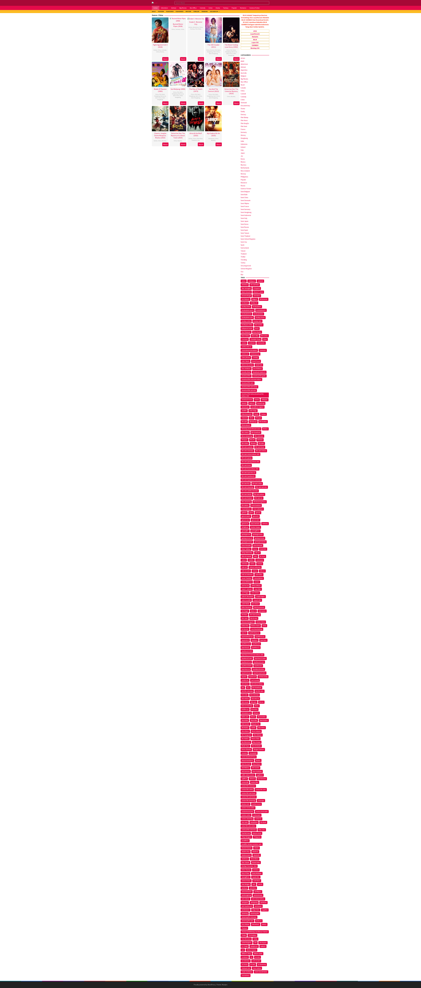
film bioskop (263, 422)
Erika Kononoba (247, 414)
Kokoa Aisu (245, 626)
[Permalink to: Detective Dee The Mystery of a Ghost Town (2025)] (177, 118)
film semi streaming (247, 487)
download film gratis (259, 376)
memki (253, 728)
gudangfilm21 (255, 531)
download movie (247, 400)
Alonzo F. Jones (258, 292)
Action (155, 50)
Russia (243, 186)
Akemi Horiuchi (246, 292)
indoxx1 (259, 564)
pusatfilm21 (245, 841)
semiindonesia (258, 895)
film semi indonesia (247, 451)
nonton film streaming (248, 800)
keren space (262, 611)
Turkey (243, 263)
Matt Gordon (245, 724)
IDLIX (255, 40)
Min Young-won (246, 735)
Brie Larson (264, 336)
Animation (257, 296)
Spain (242, 245)
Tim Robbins (252, 935)
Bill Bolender (263, 299)
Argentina (244, 70)
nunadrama (254, 822)
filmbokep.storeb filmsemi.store (251, 429)
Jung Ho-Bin (257, 600)
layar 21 (244, 633)
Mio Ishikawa (258, 735)
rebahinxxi (245, 859)
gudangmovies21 (247, 542)
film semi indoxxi (261, 451)
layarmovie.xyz (246, 673)
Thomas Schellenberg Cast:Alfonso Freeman (255, 932)
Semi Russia (245, 227)
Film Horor (198, 29)
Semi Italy (244, 218)
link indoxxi (245, 684)
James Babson (258, 578)
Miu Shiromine (246, 742)
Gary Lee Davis (255, 524)
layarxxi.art (252, 677)
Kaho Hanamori (246, 607)
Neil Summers (246, 771)
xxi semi (252, 964)
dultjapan (264, 400)
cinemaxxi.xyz (255, 354)
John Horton (255, 593)
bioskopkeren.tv (261, 310)
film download (256, 432)
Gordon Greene (255, 527)
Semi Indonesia (246, 215)
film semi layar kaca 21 (248, 472)
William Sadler (258, 954)
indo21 (244, 560)
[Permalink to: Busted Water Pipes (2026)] (177, 19)
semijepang (254, 902)
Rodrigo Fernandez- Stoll (249, 866)
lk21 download (256, 687)
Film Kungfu (245, 123)
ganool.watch (246, 516)
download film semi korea (249, 387)
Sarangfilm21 (245, 877)
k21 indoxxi (255, 604)
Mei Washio (245, 728)
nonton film (254, 782)
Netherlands (245, 168)
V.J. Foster (245, 946)
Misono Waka (256, 739)
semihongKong (246, 895)
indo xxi (262, 571)
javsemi (257, 582)
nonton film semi (261, 789)
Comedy (164, 50)
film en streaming (247, 436)
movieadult (253, 753)
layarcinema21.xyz (247, 637)
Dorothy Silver (246, 372)
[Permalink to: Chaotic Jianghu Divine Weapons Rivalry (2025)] (160, 118)
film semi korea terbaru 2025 (250, 469)
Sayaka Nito (255, 877)
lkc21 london (262, 717)
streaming (245, 913)
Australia (244, 73)
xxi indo (257, 957)
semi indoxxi (245, 899)
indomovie (259, 560)
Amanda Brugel (246, 296)
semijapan (245, 902)
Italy (242, 150)
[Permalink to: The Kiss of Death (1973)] (195, 74)
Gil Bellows (245, 527)
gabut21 (244, 513)
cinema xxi (245, 354)
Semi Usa (244, 242)
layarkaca (254, 640)
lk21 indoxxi (245, 698)
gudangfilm (245, 531)
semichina (253, 888)
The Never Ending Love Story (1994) (231, 46)
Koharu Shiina (261, 622)
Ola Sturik (263, 822)
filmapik (258, 418)
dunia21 (244, 403)
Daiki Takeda (245, 361)
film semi (261, 443)
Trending (244, 260)
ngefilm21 (260, 775)
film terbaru (245, 505)
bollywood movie (247, 328)
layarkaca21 (256, 644)
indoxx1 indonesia (255, 567)
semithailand (245, 910)
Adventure (196, 27)
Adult (242, 61)
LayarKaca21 (255, 34)
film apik (244, 422)
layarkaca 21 (256, 647)
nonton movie (256, 804)
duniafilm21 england (257, 407)
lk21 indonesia (254, 695)
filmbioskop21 (246, 425)
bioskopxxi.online (247, 325)
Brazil (242, 85)
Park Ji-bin (262, 830)
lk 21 (248, 687)
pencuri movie (257, 833)
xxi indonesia (246, 961)
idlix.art (257, 553)
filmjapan (244, 440)
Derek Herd (259, 365)
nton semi (245, 822)
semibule (244, 888)
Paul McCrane (246, 833)
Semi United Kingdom (248, 239)
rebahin (256, 848)
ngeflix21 (244, 779)
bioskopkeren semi (247, 317)
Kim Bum (244, 615)
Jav (242, 156)
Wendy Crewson (251, 950)
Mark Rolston (264, 720)
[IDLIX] (154, 3)
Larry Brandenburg (256, 629)
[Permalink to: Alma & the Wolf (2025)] (195, 118)
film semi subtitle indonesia (250, 491)
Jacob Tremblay (246, 578)
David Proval (256, 361)
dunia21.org (260, 403)
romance (256, 870)
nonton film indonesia (248, 786)
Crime (157, 52)
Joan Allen (258, 589)
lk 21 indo (244, 695)
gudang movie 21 (247, 538)
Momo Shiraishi (246, 749)
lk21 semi (253, 702)
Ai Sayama (257, 288)
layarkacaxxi (258, 666)
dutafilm (244, 411)
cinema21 (252, 343)
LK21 (255, 31)
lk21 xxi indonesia (247, 706)
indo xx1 (244, 567)
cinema (244, 343)
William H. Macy (246, 954)
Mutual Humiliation (247, 760)
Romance (234, 52)
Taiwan (243, 251)
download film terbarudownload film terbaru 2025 (253, 395)
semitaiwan (258, 906)
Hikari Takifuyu (246, 549)
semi (253, 884)
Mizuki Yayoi (245, 746)
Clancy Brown (246, 358)
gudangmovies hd (260, 542)
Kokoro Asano (255, 626)
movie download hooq (249, 757)
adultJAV (260, 281)
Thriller (243, 257)
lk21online (254, 709)
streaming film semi (247, 921)
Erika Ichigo (253, 411)
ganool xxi (245, 524)
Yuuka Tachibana (247, 972)
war (243, 950)
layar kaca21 (245, 647)
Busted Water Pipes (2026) (178, 25)
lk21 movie (245, 702)
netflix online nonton (248, 775)
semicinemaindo (247, 892)
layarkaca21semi (247, 666)
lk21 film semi (259, 691)
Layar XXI (255, 42)
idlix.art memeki (246, 556)
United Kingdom (246, 269)
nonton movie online (248, 808)
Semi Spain (244, 230)
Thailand (194, 140)
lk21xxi (253, 717)
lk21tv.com (245, 717)
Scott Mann (256, 881)
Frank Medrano (246, 509)
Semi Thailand (245, 236)
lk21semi (256, 713)
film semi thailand (247, 498)
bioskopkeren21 (246, 314)
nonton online (246, 815)
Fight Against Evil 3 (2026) (160, 46)
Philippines (244, 177)
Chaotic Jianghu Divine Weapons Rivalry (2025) (160, 135)
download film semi (247, 383)
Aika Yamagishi (246, 288)
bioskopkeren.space (247, 310)
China (159, 50)
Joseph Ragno (260, 596)
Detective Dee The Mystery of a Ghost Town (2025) (178, 135)
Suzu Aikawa (245, 924)
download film (246, 376)
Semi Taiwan (245, 233)
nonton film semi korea (249, 797)
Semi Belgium (245, 192)
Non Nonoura (262, 779)
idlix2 (255, 556)
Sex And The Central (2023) (213, 90)
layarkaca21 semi (247, 658)
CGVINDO (255, 45)
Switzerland (245, 248)
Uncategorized (246, 266)
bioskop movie (260, 317)
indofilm (251, 560)
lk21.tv (257, 706)
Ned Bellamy (245, 768)
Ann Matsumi (245, 299)
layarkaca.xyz (246, 644)
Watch (165, 59)
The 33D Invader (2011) (213, 46)
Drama (162, 52)
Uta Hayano (263, 943)
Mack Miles (245, 720)
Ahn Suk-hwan (255, 285)
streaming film (255, 913)
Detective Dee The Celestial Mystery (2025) (231, 91)
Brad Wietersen (246, 332)
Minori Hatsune (256, 731)
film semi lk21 (246, 483)
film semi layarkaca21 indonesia (251, 480)
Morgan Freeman (259, 749)
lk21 (243, 687)
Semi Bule (244, 194)
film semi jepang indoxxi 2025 (250, 462)
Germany (244, 132)
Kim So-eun (253, 618)
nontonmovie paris (247, 811)
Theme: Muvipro (221, 985)
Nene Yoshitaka (257, 771)
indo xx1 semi (246, 571)
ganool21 (256, 516)
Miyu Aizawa (256, 742)
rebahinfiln (256, 855)
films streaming (246, 502)
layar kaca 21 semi (260, 658)
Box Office (244, 82)
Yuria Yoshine (257, 968)
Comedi (243, 94)
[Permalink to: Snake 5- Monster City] (195, 18)
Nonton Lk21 (245, 804)
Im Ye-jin (262, 556)
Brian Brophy (257, 332)
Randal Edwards (246, 848)
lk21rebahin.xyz (246, 713)
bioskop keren (246, 307)
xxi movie (244, 964)
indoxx (252, 564)
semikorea (263, 902)
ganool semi (255, 520)
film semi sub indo (261, 487)
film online (245, 443)
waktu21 (262, 946)
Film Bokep (244, 117)
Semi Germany (245, 209)
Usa (198, 140)
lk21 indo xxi (255, 698)
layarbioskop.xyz (254, 633)
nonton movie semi (262, 811)
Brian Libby (255, 336)
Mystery (233, 96)
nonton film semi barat (248, 793)
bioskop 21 (254, 303)
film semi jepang (246, 458)
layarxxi (244, 677)
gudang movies (259, 538)
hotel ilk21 (263, 549)
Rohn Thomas (246, 870)
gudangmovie (246, 534)
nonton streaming (247, 819)
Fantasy (192, 29)
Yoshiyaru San (246, 968)
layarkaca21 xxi (246, 662)
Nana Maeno (256, 764)
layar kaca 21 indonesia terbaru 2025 (252, 655)
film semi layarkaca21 (248, 476)
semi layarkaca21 (247, 906)
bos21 (257, 328)
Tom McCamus (246, 939)
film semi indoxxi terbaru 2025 (250, 454)
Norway (243, 174)
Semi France (245, 206)
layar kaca (263, 640)
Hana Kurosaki (257, 545)
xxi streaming (262, 964)
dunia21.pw (245, 407)
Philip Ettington (246, 837)
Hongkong (210, 52)
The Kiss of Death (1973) (195, 90)
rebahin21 (255, 852)
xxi (251, 957)
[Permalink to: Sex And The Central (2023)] (213, 74)
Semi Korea (244, 224)
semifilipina (257, 892)
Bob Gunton (258, 325)
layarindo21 (245, 640)
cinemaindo (261, 343)
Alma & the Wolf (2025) (196, 134)
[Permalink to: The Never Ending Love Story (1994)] (231, 30)
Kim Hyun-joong (255, 615)
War (242, 275)
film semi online (257, 483)
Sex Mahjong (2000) (178, 89)
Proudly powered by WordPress (204, 985)
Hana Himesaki (246, 545)
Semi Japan (244, 221)
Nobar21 (252, 779)
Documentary (245, 106)
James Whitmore (247, 582)
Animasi (243, 67)
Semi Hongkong (213, 53)
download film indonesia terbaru (251, 379)
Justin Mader (245, 604)
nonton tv (258, 819)
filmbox (265, 429)
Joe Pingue (245, 593)
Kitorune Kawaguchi (248, 622)
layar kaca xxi (246, 669)
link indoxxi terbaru (257, 684)
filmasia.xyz (253, 422)
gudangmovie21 (258, 534)
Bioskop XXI (255, 48)
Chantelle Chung (255, 339)
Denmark (244, 103)
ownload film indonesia (249, 830)
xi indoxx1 (245, 957)
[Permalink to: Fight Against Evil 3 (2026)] (160, 30)
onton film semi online (248, 826)
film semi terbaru (259, 494)
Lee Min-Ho (245, 680)
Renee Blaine (254, 859)
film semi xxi (258, 498)
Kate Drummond (259, 607)
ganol (251, 513)
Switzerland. (255, 924)
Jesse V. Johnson (247, 589)
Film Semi (217, 50)
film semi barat (259, 447)
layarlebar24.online (258, 669)
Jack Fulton (258, 574)
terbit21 (264, 924)
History (243, 135)
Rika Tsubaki (245, 862)
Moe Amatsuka (256, 746)
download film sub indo (249, 390)
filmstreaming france (260, 502)
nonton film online (247, 789)
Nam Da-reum (246, 764)
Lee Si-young (255, 680)
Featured (244, 418)
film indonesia (259, 436)
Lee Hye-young (263, 677)
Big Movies (244, 79)
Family (243, 111)
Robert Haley (256, 862)
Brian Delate (245, 336)
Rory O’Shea (245, 873)
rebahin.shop (246, 852)
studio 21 (258, 921)
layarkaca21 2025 (247, 651)
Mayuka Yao (255, 724)
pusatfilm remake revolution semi (251, 844)
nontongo (261, 800)
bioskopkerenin (258, 314)
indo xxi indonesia (247, 574)
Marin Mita (254, 720)
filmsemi (253, 443)
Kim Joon (245, 618)
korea (264, 626)
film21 (251, 418)
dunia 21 (251, 403)
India (242, 141)
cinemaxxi (263, 350)
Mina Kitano (245, 731)
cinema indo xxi (246, 347)
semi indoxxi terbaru (258, 899)
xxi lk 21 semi (256, 961)
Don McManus (257, 368)
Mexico (243, 162)
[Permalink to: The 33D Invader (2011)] (213, 30)
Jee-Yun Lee (245, 585)
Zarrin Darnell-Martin (261, 972)
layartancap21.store (259, 673)
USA (255, 943)
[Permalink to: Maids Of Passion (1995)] (160, 74)
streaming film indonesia (249, 917)
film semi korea (246, 465)
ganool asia (245, 520)
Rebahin (255, 37)
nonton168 (245, 782)
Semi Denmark (245, 200)
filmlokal (260, 440)
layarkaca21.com (259, 662)
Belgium (243, 76)
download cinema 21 (259, 372)
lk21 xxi (261, 702)
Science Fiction (246, 189)
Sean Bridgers (246, 884)
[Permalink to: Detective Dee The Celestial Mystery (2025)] (231, 74)
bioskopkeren (257, 307)
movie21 (244, 753)
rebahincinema (246, 855)
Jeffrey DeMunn (256, 585)
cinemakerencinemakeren (249, 350)
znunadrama (245, 975)
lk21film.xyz (245, 709)
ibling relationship (247, 553)
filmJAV (252, 440)
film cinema (245, 432)
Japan (243, 153)
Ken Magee (245, 611)
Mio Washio (245, 739)
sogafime (265, 910)
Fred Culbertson (258, 509)
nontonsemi (256, 815)
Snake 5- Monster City (195, 23)
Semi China (216, 52)
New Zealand (245, 171)
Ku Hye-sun (245, 629)
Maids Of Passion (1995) (160, 90)
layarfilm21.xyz (260, 637)
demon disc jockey (247, 365)
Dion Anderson (246, 368)
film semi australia (247, 447)
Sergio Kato (255, 910)
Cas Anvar (245, 339)
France (243, 129)
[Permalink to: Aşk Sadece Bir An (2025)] (213, 118)
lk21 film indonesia (247, 691)
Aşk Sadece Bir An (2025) (213, 134)
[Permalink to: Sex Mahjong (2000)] (177, 74)
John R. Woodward (247, 596)
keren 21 (253, 611)
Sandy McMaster (256, 873)
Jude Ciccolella (246, 600)
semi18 (260, 884)
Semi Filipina (245, 203)
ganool (258, 513)
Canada (243, 88)
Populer (243, 180)
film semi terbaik (246, 494)
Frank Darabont (256, 505)
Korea (243, 159)
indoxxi (255, 571)
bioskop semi (257, 321)
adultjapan (251, 281)
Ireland (243, 147)
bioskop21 (245, 303)
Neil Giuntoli (255, 768)
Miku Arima (261, 728)
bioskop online (246, 321)
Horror (255, 549)
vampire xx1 (254, 946)
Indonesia (244, 144)
